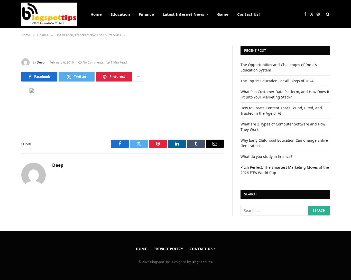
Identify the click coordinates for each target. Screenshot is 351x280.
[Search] (327, 14)
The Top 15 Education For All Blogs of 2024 (277, 80)
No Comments (93, 62)
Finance (146, 14)
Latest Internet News (183, 14)
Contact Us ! (248, 14)
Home (96, 14)
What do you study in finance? (266, 156)
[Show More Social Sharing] (138, 77)
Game (222, 14)
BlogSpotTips (202, 261)
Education (120, 14)
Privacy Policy (168, 249)
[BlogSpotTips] (49, 14)
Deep (40, 62)
